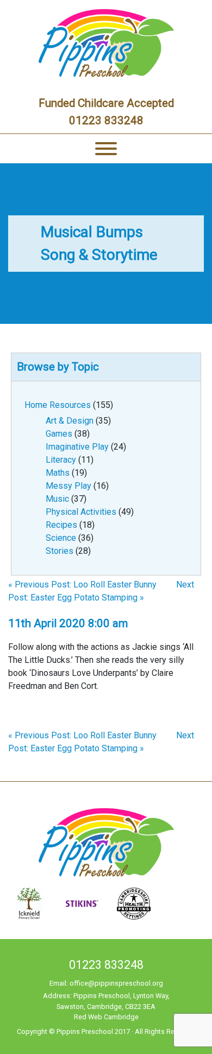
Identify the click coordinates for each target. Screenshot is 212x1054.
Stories (59, 551)
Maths (58, 473)
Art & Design (69, 421)
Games (59, 434)
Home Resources (57, 405)
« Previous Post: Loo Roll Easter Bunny (82, 584)
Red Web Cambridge (106, 1017)
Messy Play (68, 486)
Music (57, 499)
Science (61, 538)
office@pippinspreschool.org (116, 983)
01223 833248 (106, 120)
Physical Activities (81, 512)
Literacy (61, 460)
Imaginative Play (77, 447)
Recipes (61, 525)
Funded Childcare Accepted (106, 103)
